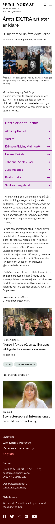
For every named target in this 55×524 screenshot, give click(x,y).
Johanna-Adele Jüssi (19, 162)
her (20, 507)
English (8, 453)
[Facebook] (4, 516)
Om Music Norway (17, 442)
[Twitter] (12, 516)
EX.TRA (8, 364)
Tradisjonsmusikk (25, 364)
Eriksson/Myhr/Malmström (23, 146)
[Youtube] (34, 516)
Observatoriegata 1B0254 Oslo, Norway (15, 485)
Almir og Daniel (15, 131)
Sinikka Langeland (17, 185)
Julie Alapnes (14, 170)
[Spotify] (26, 516)
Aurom (9, 139)
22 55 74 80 (17, 469)
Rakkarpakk (13, 177)
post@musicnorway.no (16, 473)
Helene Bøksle (14, 154)
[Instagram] (19, 516)
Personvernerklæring (18, 448)
